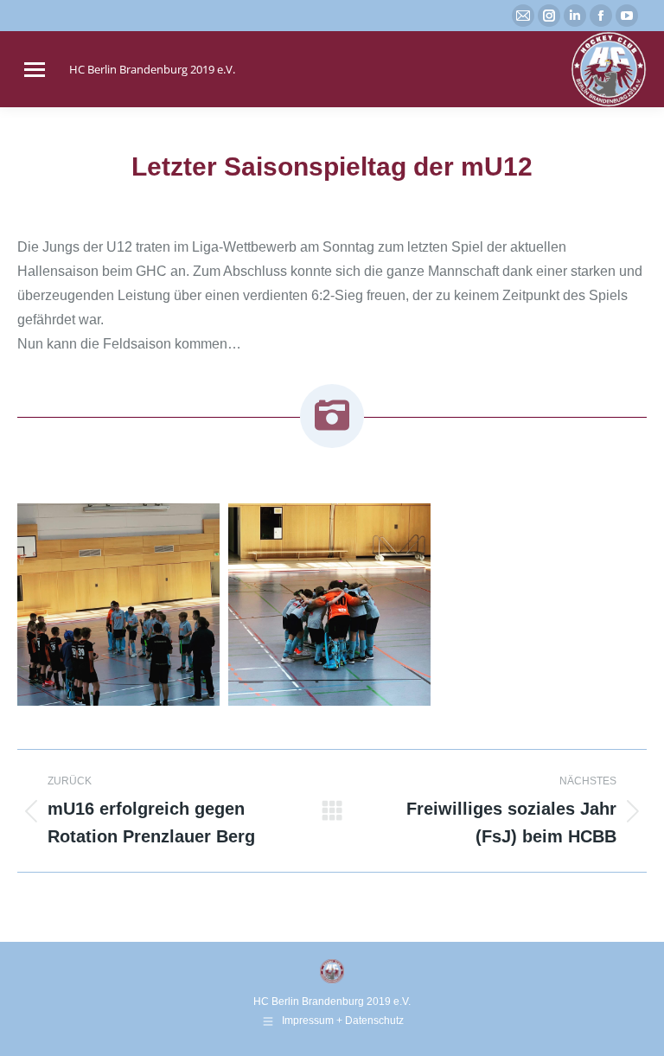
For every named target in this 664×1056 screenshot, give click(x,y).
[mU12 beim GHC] (118, 604)
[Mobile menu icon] (34, 69)
